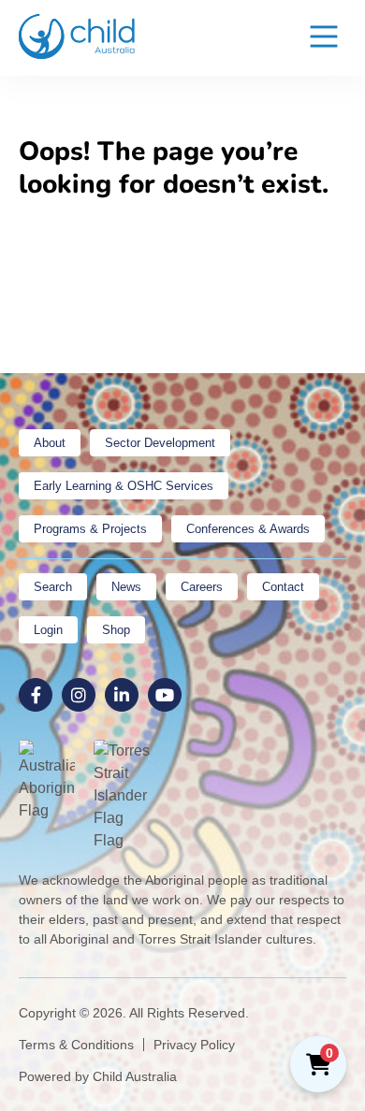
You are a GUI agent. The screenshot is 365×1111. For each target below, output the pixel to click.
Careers (202, 587)
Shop (116, 630)
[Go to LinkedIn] (122, 695)
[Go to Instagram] (78, 695)
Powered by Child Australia (98, 1076)
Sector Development (160, 443)
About (50, 443)
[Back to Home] (77, 36)
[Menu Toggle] (323, 38)
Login (48, 630)
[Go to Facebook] (35, 695)
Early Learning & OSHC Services (123, 486)
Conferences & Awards (248, 529)
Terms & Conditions (76, 1044)
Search (53, 587)
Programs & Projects (90, 529)
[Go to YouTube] (165, 695)
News (126, 587)
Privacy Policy (194, 1044)
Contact (283, 587)
